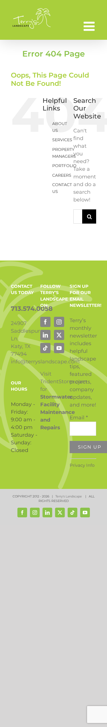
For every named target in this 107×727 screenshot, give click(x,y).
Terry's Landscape (69, 496)
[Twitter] (59, 335)
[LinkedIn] (45, 335)
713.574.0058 (32, 309)
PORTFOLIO (64, 165)
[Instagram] (59, 322)
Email (79, 417)
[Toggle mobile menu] (90, 26)
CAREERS (61, 175)
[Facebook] (45, 322)
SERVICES (62, 139)
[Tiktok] (45, 348)
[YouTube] (59, 348)
